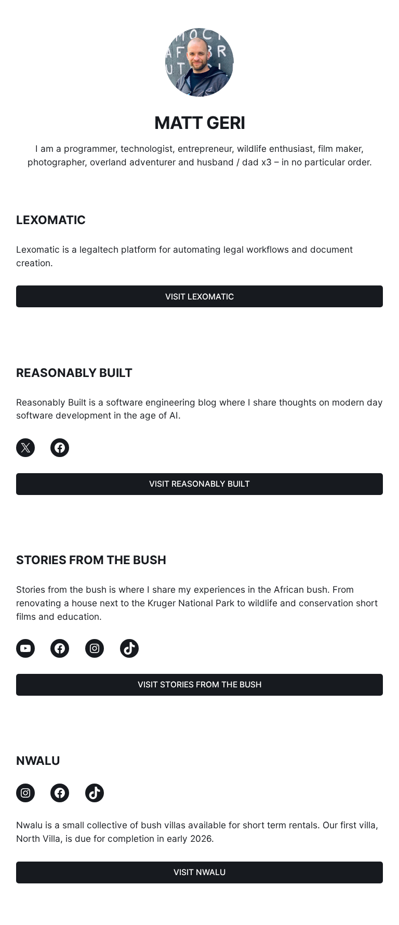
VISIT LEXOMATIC (199, 297)
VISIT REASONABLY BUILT (199, 484)
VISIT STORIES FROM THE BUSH (200, 684)
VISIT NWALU (199, 872)
